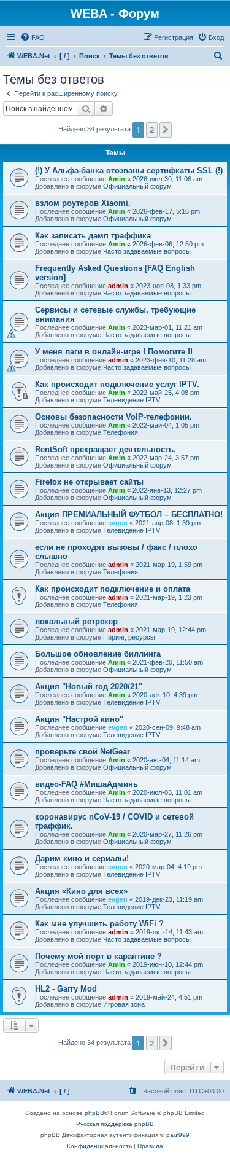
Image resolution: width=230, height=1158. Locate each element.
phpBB (94, 1112)
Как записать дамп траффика (93, 235)
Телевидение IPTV (131, 400)
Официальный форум (137, 186)
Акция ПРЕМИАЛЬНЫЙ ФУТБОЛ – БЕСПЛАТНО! (129, 514)
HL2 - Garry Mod (66, 988)
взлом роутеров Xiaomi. (83, 203)
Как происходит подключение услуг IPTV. (117, 384)
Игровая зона (124, 1004)
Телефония (120, 432)
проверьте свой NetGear (82, 751)
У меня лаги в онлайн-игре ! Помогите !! (114, 351)
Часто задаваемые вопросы (147, 251)
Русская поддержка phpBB (115, 1124)
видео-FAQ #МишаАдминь (86, 784)
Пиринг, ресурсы (129, 637)
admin (118, 285)
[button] (165, 129)
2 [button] (152, 129)
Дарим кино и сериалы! (82, 858)
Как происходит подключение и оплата (112, 588)
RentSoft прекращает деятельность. (105, 449)
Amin (116, 178)
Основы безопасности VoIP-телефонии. (113, 416)
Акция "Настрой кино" (79, 719)
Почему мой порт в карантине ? (98, 956)
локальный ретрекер (76, 621)
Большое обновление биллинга (98, 654)
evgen (118, 522)
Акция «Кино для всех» (81, 891)
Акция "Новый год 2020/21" (88, 686)
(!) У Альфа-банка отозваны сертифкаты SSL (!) (129, 170)
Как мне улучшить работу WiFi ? (99, 923)
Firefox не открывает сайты (89, 482)
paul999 (178, 1135)
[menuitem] (32, 37)
